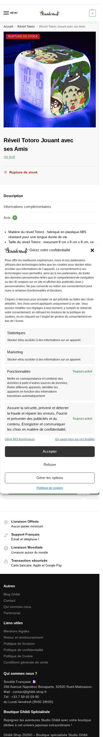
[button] (92, 250)
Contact (9, 600)
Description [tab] (13, 196)
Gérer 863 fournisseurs (20, 439)
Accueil (8, 26)
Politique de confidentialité (23, 650)
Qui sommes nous (18, 607)
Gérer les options (49, 478)
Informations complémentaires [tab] (27, 207)
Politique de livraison (19, 644)
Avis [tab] (10, 218)
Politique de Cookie (18, 656)
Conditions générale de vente (26, 662)
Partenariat (12, 613)
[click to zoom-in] (51, 79)
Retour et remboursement (23, 637)
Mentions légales (16, 631)
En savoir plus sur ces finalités (75, 439)
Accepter (50, 451)
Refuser (50, 465)
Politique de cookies (50, 488)
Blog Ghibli (12, 594)
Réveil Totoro (26, 26)
